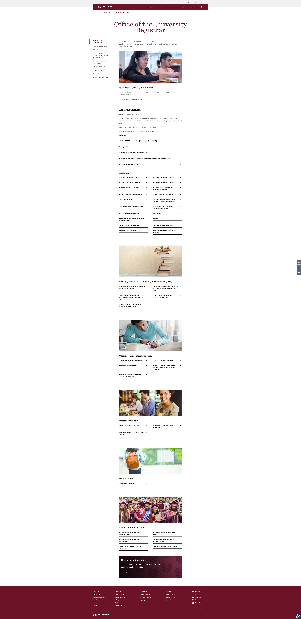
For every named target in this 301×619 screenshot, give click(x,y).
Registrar (118, 591)
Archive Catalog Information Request (131, 194)
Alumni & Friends (145, 594)
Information (161, 2)
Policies (95, 605)
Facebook (198, 591)
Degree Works (97, 70)
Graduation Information (100, 74)
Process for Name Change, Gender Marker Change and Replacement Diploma (164, 367)
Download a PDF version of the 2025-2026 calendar (136, 131)
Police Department (99, 597)
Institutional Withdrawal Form (163, 225)
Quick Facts (143, 600)
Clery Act (118, 600)
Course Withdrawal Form (127, 230)
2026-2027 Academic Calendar (129, 177)
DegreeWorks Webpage (127, 483)
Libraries (96, 591)
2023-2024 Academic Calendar (163, 182)
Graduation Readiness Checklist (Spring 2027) (129, 540)
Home (99, 12)
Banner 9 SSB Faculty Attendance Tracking (164, 231)
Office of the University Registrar (116, 12)
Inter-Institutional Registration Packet (131, 206)
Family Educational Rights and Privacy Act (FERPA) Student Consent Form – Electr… (132, 297)
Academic (96, 49)
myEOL (200, 2)
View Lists (125, 572)
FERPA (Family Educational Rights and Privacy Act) (100, 55)
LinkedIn (198, 602)
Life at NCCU (159, 7)
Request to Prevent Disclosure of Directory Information (130, 375)
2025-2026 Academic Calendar (163, 177)
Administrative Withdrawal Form (130, 225)
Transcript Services (121, 594)
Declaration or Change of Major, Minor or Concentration (131, 219)
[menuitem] (197, 591)
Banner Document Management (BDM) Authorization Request (132, 287)
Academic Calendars (100, 46)
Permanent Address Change (128, 365)
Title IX (117, 602)
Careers (95, 602)
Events (182, 2)
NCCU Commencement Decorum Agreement (130, 547)
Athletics (170, 2)
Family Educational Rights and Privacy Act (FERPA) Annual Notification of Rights (165, 288)
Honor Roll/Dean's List (100, 77)
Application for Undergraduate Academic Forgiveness (163, 188)
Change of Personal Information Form (131, 360)
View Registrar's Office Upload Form (131, 99)
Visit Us (95, 600)
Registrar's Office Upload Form (98, 41)
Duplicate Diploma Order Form (163, 360)
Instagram (198, 600)
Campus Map (97, 594)
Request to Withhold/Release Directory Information (163, 296)
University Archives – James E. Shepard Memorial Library (163, 207)
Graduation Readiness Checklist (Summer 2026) (129, 533)
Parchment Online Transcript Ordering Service (131, 433)
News (176, 2)
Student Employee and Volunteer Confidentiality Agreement (130, 305)
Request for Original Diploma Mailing (165, 546)
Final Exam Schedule (126, 199)
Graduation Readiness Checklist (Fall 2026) (165, 533)
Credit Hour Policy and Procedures (164, 194)
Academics (168, 7)
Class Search (157, 213)
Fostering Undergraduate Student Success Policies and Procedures (164, 200)
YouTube (198, 597)
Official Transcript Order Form (129, 425)
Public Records (120, 597)
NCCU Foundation (145, 597)
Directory (193, 2)
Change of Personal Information (99, 62)
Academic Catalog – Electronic (129, 187)
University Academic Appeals (129, 213)
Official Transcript (99, 66)
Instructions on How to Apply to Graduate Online (163, 540)
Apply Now (118, 605)
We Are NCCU (149, 7)
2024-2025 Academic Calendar (129, 182)
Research (185, 7)
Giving (187, 2)
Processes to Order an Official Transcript (163, 426)
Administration (194, 7)
